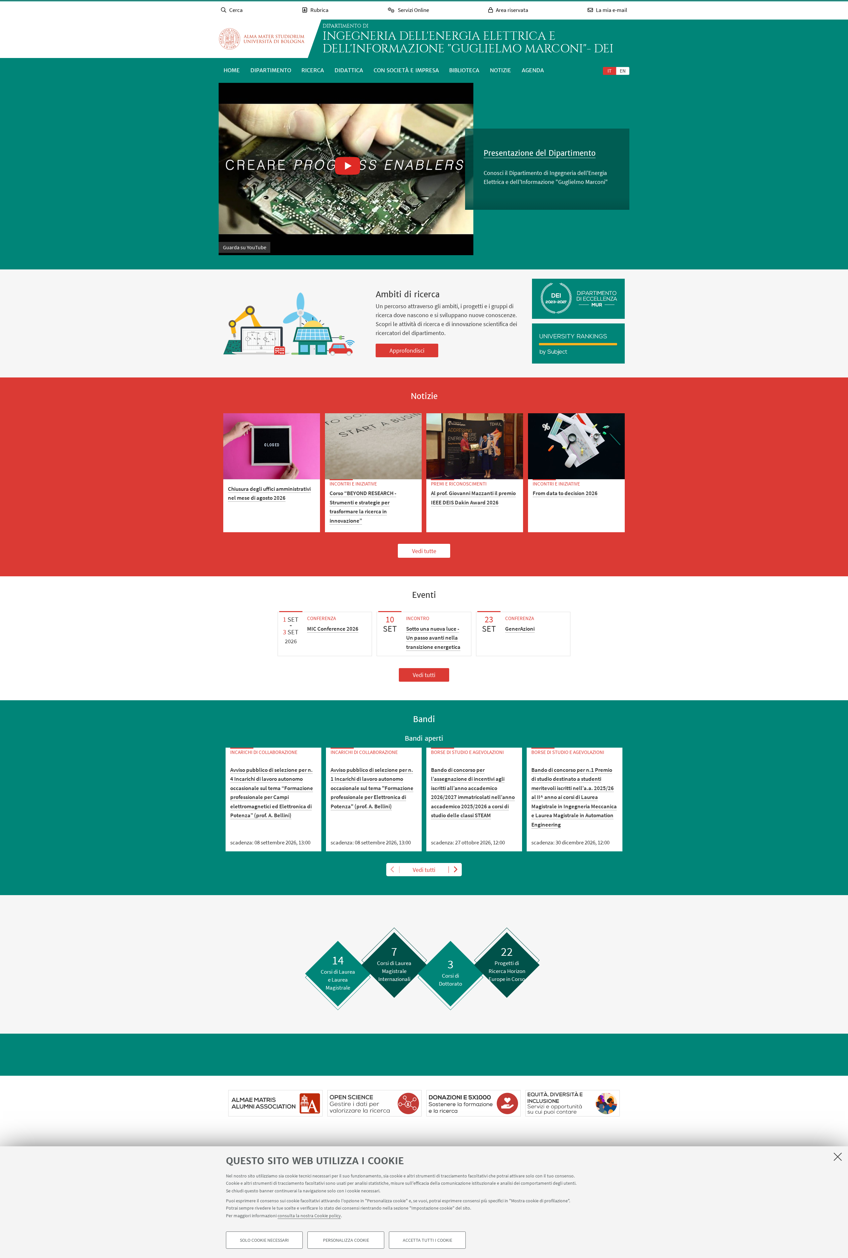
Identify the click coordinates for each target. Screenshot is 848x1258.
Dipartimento (270, 70)
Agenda (533, 70)
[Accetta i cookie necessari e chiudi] (837, 1156)
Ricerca (312, 70)
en (623, 71)
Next (455, 869)
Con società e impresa (406, 70)
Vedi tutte (424, 551)
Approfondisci (407, 350)
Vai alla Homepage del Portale (262, 39)
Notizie (500, 70)
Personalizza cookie (346, 1240)
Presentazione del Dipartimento (540, 153)
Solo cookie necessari (264, 1240)
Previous (392, 869)
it (609, 71)
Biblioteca (464, 70)
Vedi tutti (424, 675)
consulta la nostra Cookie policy (309, 1216)
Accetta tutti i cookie (427, 1240)
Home (232, 70)
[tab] (609, 70)
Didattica (349, 70)
